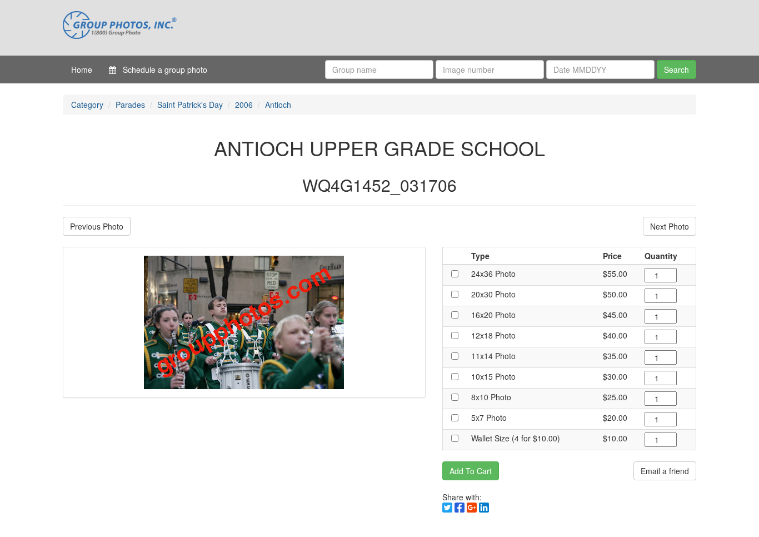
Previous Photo (96, 226)
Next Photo (669, 226)
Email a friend (665, 470)
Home (81, 69)
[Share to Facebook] (460, 508)
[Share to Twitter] (447, 508)
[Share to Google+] (472, 508)
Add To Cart (471, 470)
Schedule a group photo (161, 69)
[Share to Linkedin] (484, 508)
